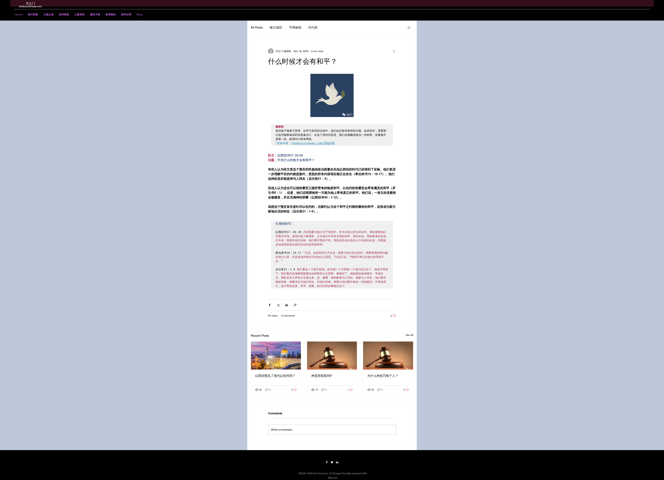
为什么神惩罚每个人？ (382, 376)
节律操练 (295, 27)
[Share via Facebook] (269, 305)
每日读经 (276, 27)
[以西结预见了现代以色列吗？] (276, 356)
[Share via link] (295, 305)
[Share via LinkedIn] (286, 305)
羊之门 (30, 3)
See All (409, 335)
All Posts (257, 27)
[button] (48, 14)
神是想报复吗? (321, 376)
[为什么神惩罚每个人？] (388, 356)
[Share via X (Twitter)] (278, 305)
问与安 (313, 27)
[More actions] (394, 51)
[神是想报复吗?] (332, 356)
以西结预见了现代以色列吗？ (275, 376)
